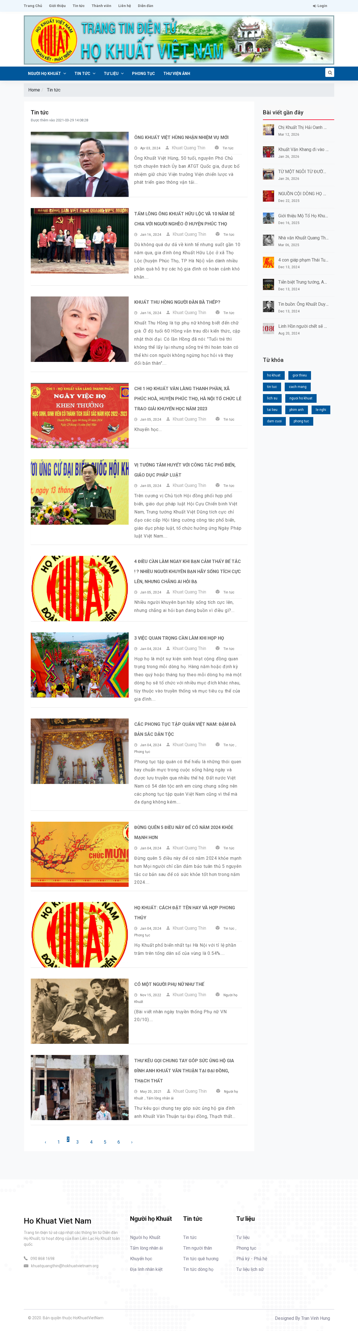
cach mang (298, 387)
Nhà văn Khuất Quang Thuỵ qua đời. (312, 238)
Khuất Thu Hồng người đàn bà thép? (177, 302)
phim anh (296, 410)
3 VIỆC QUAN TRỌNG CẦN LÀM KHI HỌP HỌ (179, 638)
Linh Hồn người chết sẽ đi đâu (307, 326)
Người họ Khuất (45, 73)
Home (34, 90)
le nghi (321, 410)
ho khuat (274, 375)
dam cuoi (274, 421)
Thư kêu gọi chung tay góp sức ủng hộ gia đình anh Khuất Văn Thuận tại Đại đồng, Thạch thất (184, 1070)
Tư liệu (111, 73)
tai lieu (272, 410)
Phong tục (143, 73)
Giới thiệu (57, 6)
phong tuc (301, 421)
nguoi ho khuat (300, 398)
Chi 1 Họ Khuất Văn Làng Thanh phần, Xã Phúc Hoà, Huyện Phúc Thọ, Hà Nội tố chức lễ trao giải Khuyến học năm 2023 (187, 398)
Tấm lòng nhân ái (160, 1098)
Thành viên (101, 6)
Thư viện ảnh (176, 73)
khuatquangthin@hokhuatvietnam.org (64, 1266)
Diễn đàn (145, 6)
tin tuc (272, 387)
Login (322, 6)
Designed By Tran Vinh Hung (302, 1318)
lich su (272, 398)
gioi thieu (300, 375)
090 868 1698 (42, 1258)
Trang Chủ (33, 6)
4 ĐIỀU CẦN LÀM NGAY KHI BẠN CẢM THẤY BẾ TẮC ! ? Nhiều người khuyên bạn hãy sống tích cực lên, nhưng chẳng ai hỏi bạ (187, 571)
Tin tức (79, 6)
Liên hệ (124, 6)
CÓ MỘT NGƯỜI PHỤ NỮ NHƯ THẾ (169, 984)
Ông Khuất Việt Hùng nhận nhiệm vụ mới (181, 137)
